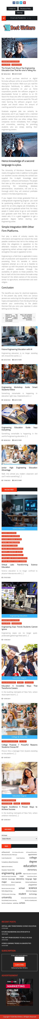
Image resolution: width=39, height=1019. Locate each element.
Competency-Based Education (10, 862)
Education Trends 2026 (8, 870)
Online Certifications (31, 882)
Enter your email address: (19, 955)
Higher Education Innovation (30, 874)
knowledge (11, 879)
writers (22, 902)
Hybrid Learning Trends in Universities (16, 943)
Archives (4, 835)
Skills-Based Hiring (7, 891)
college (23, 741)
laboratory (20, 878)
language (28, 879)
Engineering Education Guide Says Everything (19, 429)
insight (22, 876)
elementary (32, 869)
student (22, 894)
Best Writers (24, 967)
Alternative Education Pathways (9, 855)
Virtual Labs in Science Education (14, 558)
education (6, 65)
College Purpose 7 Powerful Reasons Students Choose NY (19, 746)
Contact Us (12, 8)
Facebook (14, 2)
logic (35, 878)
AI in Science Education (10, 536)
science (33, 888)
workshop (15, 903)
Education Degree (8, 682)
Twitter (21, 2)
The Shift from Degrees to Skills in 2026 (17, 937)
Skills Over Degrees (31, 891)
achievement (7, 803)
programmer (32, 885)
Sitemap (19, 12)
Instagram (17, 2)
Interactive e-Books (9, 546)
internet (4, 879)
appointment (32, 854)
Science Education (9, 533)
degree (20, 682)
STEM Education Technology (12, 555)
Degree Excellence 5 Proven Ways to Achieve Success (19, 808)
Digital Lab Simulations (10, 542)
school (22, 888)
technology (33, 894)
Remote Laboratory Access (12, 552)
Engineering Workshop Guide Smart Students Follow (19, 388)
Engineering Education (10, 62)
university (7, 897)
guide (19, 873)
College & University (9, 741)
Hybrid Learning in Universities (9, 876)
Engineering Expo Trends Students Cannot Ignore (19, 628)
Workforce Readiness (7, 903)
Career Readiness (20, 858)
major (4, 882)
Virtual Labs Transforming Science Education (19, 566)
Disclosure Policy (25, 8)
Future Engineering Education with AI (17, 349)
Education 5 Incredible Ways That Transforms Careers (19, 687)
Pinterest (24, 2)
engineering (16, 65)
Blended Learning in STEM (11, 539)
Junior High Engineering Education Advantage (19, 469)
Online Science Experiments (12, 549)
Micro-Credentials (16, 882)
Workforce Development (31, 900)
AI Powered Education (31, 852)
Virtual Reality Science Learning (14, 561)
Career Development (6, 858)
